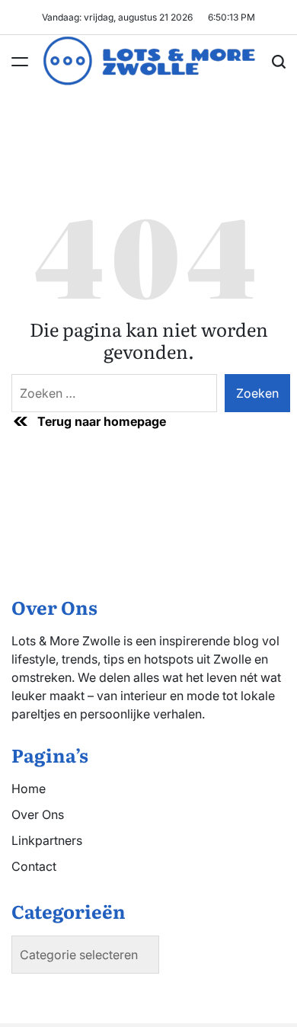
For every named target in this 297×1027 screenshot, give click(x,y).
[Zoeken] (279, 62)
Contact (33, 866)
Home (28, 788)
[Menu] (19, 62)
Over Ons (37, 814)
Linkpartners (46, 840)
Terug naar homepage (101, 421)
